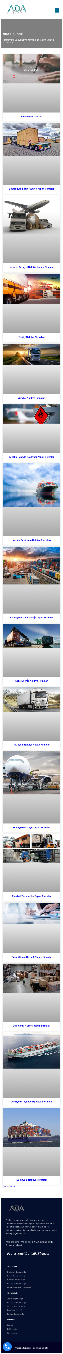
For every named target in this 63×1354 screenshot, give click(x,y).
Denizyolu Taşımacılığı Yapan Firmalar (32, 1101)
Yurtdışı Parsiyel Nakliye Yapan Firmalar (32, 267)
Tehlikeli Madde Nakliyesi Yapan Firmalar (31, 457)
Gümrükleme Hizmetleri (16, 1306)
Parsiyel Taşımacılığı (15, 1314)
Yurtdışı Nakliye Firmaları (31, 398)
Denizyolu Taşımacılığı (16, 1272)
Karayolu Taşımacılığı (16, 1280)
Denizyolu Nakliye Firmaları (31, 1180)
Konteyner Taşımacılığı (16, 1283)
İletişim (10, 1325)
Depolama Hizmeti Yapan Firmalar (31, 1025)
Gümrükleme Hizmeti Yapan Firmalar (31, 957)
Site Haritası (12, 1333)
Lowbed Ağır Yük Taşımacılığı (19, 1287)
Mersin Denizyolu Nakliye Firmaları (31, 540)
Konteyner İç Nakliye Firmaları (31, 681)
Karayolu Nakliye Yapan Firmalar (31, 744)
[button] (57, 10)
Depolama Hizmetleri (15, 1310)
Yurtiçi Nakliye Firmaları (31, 337)
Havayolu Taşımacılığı (16, 1276)
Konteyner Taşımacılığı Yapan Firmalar (31, 617)
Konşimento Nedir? (31, 116)
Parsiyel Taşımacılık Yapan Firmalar (31, 896)
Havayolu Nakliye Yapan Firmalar (31, 827)
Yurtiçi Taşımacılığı (15, 1299)
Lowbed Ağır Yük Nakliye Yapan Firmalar (31, 189)
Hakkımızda (12, 1329)
